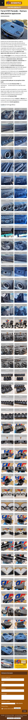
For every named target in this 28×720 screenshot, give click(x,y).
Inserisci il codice (5, 701)
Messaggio (4, 693)
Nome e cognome (5, 677)
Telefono (3, 688)
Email (2, 682)
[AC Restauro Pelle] (14, 2)
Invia (25, 711)
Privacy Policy (4, 706)
